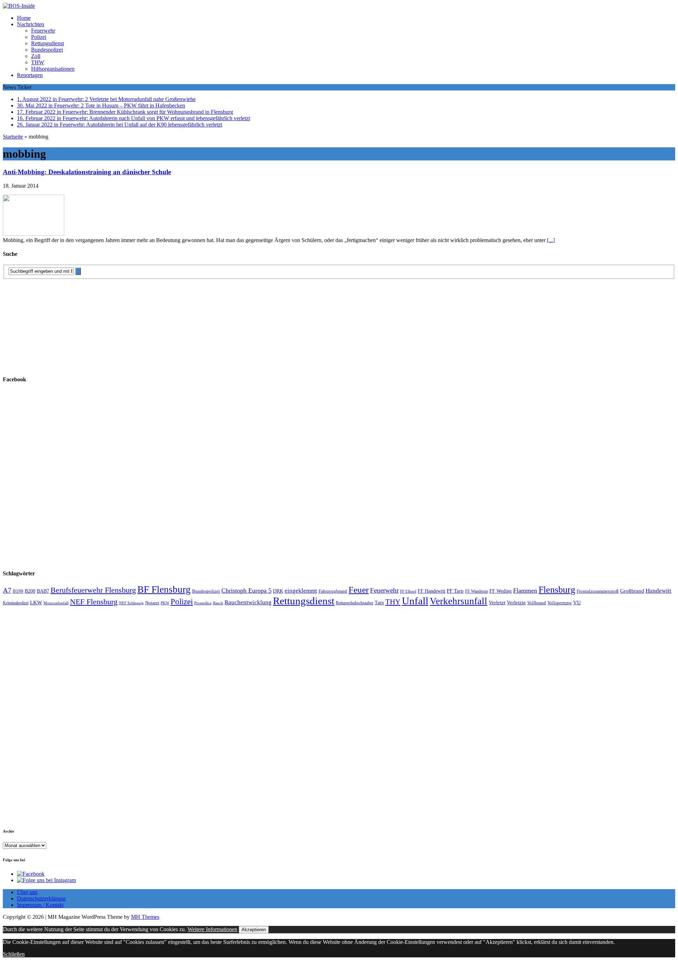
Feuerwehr (43, 31)
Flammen (525, 590)
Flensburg (557, 590)
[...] (551, 240)
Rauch (218, 603)
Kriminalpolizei (16, 602)
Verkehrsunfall (458, 601)
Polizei (38, 37)
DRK (278, 591)
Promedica (203, 603)
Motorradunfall (56, 603)
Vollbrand (536, 602)
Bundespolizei (47, 50)
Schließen (14, 954)
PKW (165, 603)
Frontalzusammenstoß (598, 591)
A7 (7, 590)
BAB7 (43, 591)
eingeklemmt (301, 590)
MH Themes (145, 917)
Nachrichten (30, 24)
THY (392, 602)
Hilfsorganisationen (53, 69)
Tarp (379, 602)
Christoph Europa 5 (246, 590)
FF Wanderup (476, 591)
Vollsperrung (559, 602)
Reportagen (30, 75)
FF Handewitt (431, 591)
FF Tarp (455, 591)
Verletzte (516, 602)
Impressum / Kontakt (40, 905)
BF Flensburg (164, 589)
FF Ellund (408, 591)
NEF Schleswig (131, 603)
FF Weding (500, 591)
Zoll (35, 56)
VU (577, 602)
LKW (36, 602)
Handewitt (658, 590)
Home (24, 18)
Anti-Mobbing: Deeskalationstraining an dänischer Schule (87, 172)
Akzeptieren (254, 929)
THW (37, 62)
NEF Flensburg (94, 601)
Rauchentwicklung (248, 602)
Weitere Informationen (212, 929)
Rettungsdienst (47, 43)
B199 (18, 591)
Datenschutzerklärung (41, 899)
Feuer (359, 589)
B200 (30, 591)
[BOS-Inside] (339, 6)
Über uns (27, 892)
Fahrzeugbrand (333, 591)
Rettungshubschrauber (354, 603)
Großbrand (632, 591)
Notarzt (152, 602)
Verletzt (497, 602)
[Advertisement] (56, 323)
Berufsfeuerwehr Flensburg (93, 590)
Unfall (415, 600)
